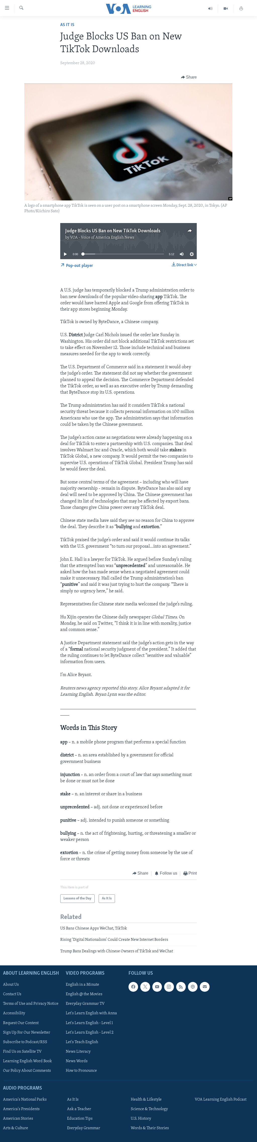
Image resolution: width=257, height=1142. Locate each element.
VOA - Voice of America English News (102, 238)
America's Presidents (21, 1109)
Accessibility (14, 1014)
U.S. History (141, 1119)
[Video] (225, 9)
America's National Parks (25, 1100)
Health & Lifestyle (146, 1100)
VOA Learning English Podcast (220, 1100)
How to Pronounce (81, 1071)
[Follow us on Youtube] (157, 986)
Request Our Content (21, 1023)
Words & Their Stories (150, 1128)
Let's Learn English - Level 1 (89, 1023)
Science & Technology (149, 1109)
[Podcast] (193, 986)
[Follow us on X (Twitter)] (145, 986)
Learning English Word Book (27, 1061)
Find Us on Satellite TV (22, 1052)
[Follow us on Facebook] (133, 986)
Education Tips (80, 1119)
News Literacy (78, 1052)
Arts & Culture (15, 1128)
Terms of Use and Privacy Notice (30, 1004)
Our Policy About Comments (27, 1071)
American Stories (18, 1119)
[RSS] (181, 986)
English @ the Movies (84, 994)
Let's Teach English (82, 1042)
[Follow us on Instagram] (169, 986)
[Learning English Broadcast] (210, 9)
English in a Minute (82, 985)
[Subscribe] (204, 986)
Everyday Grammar (83, 1128)
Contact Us (12, 994)
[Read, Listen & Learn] (241, 9)
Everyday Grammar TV (85, 1004)
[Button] (189, 77)
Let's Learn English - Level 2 (89, 1033)
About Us (11, 985)
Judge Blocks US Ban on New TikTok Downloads (112, 231)
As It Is (67, 25)
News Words (77, 1061)
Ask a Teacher (79, 1109)
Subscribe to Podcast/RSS (25, 1042)
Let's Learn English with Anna (91, 1014)
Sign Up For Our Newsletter (26, 1033)
